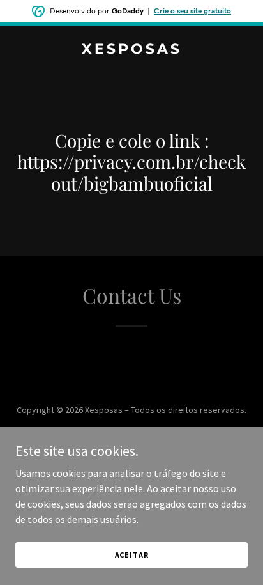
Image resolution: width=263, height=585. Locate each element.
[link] (131, 49)
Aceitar (132, 554)
